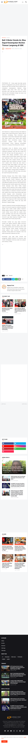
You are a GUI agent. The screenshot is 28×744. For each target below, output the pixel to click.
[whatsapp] (20, 449)
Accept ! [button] (4, 741)
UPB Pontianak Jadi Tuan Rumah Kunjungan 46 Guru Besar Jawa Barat (18, 478)
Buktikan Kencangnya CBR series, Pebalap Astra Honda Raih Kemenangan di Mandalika (7, 327)
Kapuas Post (10, 285)
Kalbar (2, 640)
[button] (2, 2)
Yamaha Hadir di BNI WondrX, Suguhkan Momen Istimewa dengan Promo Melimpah (18, 682)
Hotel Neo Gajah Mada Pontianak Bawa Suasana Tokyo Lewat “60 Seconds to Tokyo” (7, 548)
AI (2, 656)
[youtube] (8, 446)
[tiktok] (8, 451)
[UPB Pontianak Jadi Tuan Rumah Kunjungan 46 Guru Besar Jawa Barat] (6, 478)
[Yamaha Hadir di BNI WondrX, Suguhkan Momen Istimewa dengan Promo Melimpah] (5, 682)
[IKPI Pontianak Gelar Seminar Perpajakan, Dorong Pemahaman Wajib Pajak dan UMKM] (5, 668)
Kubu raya (13, 656)
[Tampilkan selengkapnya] (22, 279)
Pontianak (20, 656)
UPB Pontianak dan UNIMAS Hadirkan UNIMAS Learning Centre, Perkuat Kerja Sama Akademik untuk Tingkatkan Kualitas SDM (17, 493)
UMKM (3, 659)
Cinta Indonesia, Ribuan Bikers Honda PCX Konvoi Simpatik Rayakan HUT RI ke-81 (20, 310)
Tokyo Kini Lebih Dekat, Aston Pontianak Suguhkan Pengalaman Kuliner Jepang (7, 565)
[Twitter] (13, 279)
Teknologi (3, 650)
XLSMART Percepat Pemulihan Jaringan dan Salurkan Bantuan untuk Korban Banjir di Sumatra (18, 485)
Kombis (3, 643)
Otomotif (10, 275)
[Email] (19, 279)
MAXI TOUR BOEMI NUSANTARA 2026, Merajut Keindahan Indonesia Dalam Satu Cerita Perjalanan (18, 675)
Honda (8, 37)
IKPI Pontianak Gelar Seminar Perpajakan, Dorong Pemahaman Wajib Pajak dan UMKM (17, 667)
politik (8, 659)
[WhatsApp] (16, 279)
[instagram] (20, 446)
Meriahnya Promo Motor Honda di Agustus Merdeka (7, 310)
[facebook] (8, 443)
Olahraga (3, 648)
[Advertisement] (14, 20)
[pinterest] (8, 449)
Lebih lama (24, 403)
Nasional (3, 645)
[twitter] (20, 443)
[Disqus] (14, 383)
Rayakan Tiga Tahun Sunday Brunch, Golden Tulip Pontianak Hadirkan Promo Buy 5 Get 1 (20, 548)
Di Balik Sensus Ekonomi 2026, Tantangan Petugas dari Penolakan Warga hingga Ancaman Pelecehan (17, 693)
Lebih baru (3, 403)
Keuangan (7, 656)
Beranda (4, 37)
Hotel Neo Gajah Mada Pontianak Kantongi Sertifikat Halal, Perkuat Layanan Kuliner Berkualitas (20, 566)
